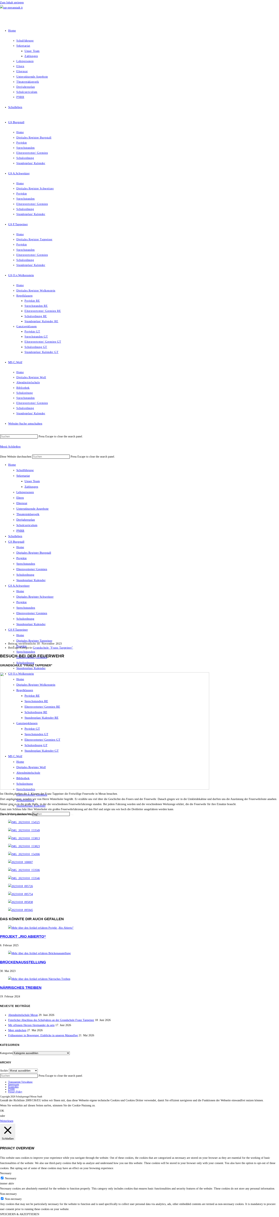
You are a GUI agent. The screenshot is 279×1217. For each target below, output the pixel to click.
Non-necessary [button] (8, 1193)
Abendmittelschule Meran (23, 1015)
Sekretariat (23, 475)
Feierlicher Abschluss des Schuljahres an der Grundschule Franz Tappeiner (51, 1020)
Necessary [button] (5, 1173)
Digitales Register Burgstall (33, 552)
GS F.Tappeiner (18, 629)
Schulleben (15, 536)
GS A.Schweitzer (19, 585)
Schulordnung (25, 574)
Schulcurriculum (26, 525)
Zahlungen (31, 486)
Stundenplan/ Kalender (31, 580)
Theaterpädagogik (27, 514)
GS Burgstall (16, 541)
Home (12, 464)
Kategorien (6, 1053)
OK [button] (2, 1110)
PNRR (20, 530)
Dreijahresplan (25, 519)
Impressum (13, 1084)
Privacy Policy (15, 1091)
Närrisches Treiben (20, 988)
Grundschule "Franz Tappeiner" (53, 647)
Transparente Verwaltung (20, 1082)
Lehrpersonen (25, 492)
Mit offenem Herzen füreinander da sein (31, 1025)
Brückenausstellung (23, 962)
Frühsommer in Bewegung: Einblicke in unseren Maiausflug (43, 1035)
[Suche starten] (72, 814)
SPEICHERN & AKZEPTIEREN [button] (19, 1214)
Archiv (4, 1070)
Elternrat (21, 503)
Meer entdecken (17, 1030)
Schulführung (25, 470)
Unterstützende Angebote (32, 508)
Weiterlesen (6, 1120)
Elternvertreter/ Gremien (31, 569)
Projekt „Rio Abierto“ (23, 936)
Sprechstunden (25, 563)
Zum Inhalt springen (12, 2)
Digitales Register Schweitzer (35, 596)
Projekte (21, 558)
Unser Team (32, 481)
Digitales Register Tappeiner (34, 640)
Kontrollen (13, 1086)
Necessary (10, 1178)
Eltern (20, 497)
